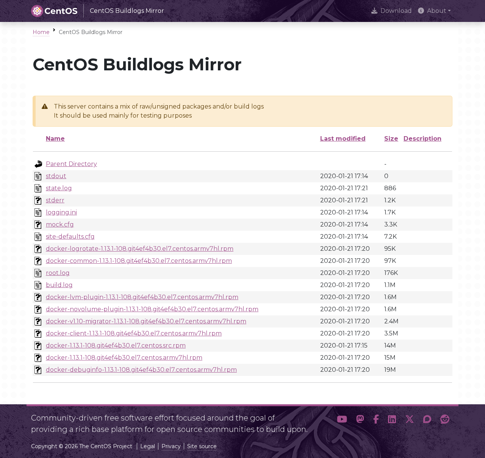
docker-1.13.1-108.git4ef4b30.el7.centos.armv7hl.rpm (124, 357)
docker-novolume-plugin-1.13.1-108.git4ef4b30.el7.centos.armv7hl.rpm (152, 309)
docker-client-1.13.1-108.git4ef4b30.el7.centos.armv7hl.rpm (134, 333)
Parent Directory (71, 164)
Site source (202, 446)
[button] (342, 420)
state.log (59, 188)
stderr (55, 200)
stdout (56, 176)
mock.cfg (60, 224)
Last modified (343, 138)
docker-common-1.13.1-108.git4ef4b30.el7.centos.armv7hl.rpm (139, 260)
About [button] (436, 10)
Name (55, 138)
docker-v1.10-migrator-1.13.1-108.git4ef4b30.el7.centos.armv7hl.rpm (146, 321)
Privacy (171, 446)
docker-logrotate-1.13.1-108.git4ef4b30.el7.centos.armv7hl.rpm (139, 248)
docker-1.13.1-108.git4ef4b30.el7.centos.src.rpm (116, 345)
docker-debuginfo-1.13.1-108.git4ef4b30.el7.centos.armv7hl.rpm (141, 369)
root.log (58, 272)
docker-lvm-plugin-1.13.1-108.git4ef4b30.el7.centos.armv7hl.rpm (142, 297)
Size (391, 138)
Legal (147, 446)
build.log (59, 285)
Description (422, 138)
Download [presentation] (396, 10)
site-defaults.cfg (70, 236)
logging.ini (61, 212)
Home (41, 32)
